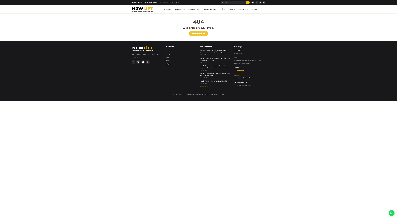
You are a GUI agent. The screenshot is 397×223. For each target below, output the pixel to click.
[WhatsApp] (264, 2)
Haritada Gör (241, 71)
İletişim (254, 9)
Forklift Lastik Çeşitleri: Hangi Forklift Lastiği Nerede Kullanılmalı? (215, 74)
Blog (232, 9)
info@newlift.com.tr (243, 78)
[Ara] (248, 2)
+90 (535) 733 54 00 (243, 53)
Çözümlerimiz (193, 9)
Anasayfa (167, 9)
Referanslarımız (210, 9)
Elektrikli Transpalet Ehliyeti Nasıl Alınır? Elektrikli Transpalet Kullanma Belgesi (213, 52)
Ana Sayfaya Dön (198, 34)
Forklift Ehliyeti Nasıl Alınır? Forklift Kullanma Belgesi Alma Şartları (215, 59)
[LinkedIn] (260, 2)
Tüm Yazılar (204, 87)
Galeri (168, 61)
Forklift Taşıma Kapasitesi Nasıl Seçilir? (213, 81)
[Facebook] (252, 2)
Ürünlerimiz (179, 9)
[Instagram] (256, 2)
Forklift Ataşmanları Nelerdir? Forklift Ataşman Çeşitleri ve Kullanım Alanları (213, 67)
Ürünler (168, 54)
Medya (222, 9)
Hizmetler (169, 51)
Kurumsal (242, 9)
